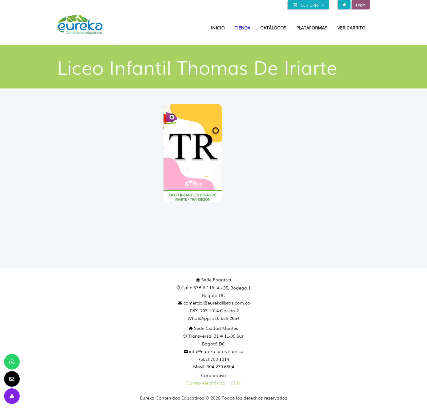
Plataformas (311, 27)
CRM (236, 383)
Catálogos (273, 27)
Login (360, 5)
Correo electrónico (206, 383)
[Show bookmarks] (344, 4)
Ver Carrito (351, 27)
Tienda (242, 27)
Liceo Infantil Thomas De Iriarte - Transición (192, 197)
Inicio (218, 27)
